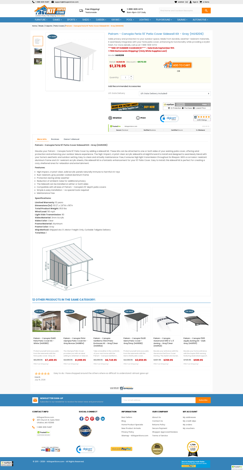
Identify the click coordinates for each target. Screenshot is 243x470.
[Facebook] (81, 419)
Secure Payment (159, 428)
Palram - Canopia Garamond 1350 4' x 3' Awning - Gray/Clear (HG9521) (164, 342)
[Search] (206, 10)
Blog (124, 421)
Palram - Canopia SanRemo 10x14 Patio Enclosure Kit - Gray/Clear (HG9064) (106, 342)
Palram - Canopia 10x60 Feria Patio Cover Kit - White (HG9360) (45, 341)
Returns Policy (158, 424)
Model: (111, 55)
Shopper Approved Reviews (165, 432)
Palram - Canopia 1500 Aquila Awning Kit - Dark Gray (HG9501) (194, 341)
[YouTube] (87, 419)
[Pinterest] (92, 419)
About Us (156, 417)
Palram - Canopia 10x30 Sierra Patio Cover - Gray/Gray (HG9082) (135, 341)
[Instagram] (97, 419)
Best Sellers (127, 417)
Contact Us (157, 421)
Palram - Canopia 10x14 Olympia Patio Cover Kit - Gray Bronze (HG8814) (75, 341)
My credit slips (189, 421)
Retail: (112, 61)
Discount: (131, 61)
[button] (7, 463)
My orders (187, 424)
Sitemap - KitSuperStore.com (135, 435)
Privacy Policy (128, 432)
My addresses (189, 417)
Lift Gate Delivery (116, 93)
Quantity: (114, 77)
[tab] (42, 139)
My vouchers (189, 428)
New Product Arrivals (131, 428)
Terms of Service (160, 435)
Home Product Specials (132, 424)
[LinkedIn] (103, 419)
